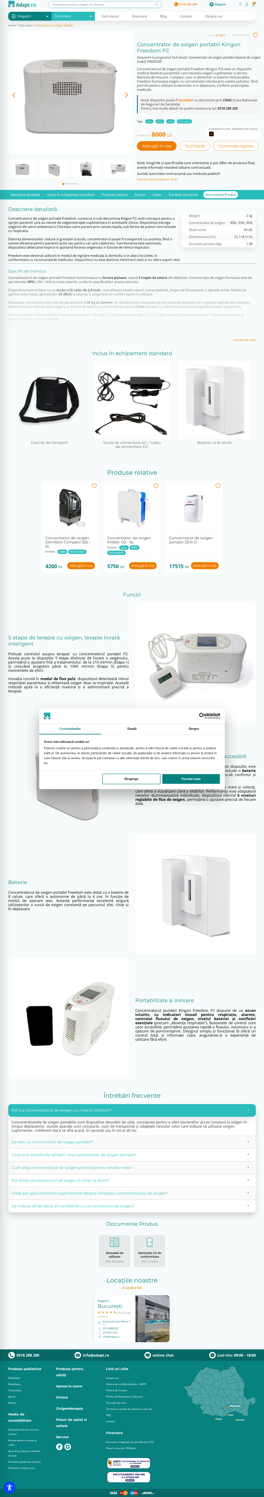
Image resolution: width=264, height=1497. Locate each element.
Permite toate (191, 779)
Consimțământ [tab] (70, 729)
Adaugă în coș (156, 145)
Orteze (62, 1397)
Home (12, 25)
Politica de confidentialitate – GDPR (126, 1384)
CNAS (170, 121)
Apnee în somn (69, 1386)
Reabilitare (14, 1384)
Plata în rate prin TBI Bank (121, 1448)
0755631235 (110, 1332)
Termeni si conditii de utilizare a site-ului (129, 1409)
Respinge (131, 779)
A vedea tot (132, 1287)
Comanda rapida (235, 145)
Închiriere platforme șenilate (24, 1462)
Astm (149, 121)
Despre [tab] (194, 729)
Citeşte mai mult (244, 340)
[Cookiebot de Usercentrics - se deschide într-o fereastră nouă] (202, 716)
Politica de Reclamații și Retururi (124, 1396)
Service (62, 1437)
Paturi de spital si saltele (71, 1423)
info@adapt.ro (111, 1336)
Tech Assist (110, 16)
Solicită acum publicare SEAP (157, 179)
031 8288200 (110, 1328)
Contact (186, 16)
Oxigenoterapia (69, 1408)
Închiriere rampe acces (21, 1468)
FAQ (108, 1415)
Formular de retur (116, 1403)
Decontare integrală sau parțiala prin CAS (130, 1442)
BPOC (160, 121)
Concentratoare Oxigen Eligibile (54, 25)
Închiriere (63, 16)
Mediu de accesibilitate (19, 1417)
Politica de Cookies (116, 1390)
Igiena (11, 1396)
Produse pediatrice (24, 1369)
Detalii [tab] (132, 729)
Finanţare (139, 16)
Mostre (12, 1403)
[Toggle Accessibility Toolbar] (9, 1487)
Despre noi (214, 16)
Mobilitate (14, 1378)
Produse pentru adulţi (69, 1372)
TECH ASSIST (184, 121)
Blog (163, 16)
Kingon (220, 35)
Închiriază (195, 145)
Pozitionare (14, 1390)
